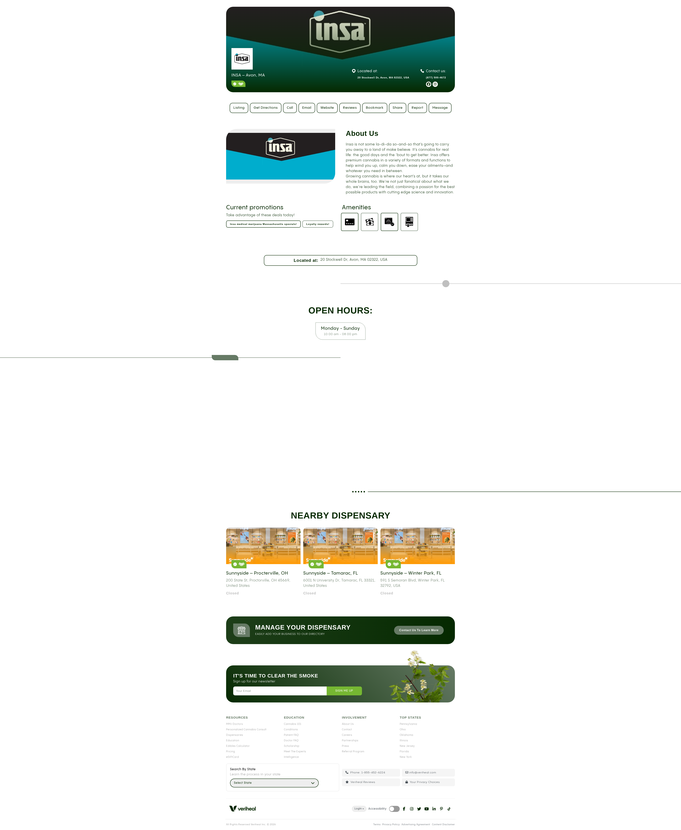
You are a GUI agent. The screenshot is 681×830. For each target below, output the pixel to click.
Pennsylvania (408, 724)
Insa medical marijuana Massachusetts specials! (263, 224)
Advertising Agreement (416, 824)
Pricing (230, 751)
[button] (274, 783)
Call (290, 107)
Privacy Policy (391, 824)
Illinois (404, 740)
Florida (404, 751)
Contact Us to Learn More (419, 630)
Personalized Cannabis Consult (246, 729)
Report (417, 107)
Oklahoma (406, 735)
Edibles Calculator (238, 746)
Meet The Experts (295, 751)
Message (440, 107)
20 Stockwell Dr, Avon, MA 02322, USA (353, 260)
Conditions (291, 729)
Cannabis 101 (292, 724)
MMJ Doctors (234, 724)
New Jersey (407, 746)
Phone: (367, 772)
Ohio (403, 729)
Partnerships (350, 740)
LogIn (358, 808)
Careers (347, 735)
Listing (239, 107)
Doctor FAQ (291, 740)
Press (345, 746)
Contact (347, 729)
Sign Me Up (344, 690)
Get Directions (266, 107)
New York (406, 757)
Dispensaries (234, 735)
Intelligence (291, 757)
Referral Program (353, 751)
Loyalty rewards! (317, 224)
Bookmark (375, 107)
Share (398, 107)
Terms (377, 824)
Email (306, 107)
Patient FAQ (291, 735)
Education (232, 740)
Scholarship (291, 746)
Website (327, 107)
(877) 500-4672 (436, 77)
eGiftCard (232, 757)
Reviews (350, 107)
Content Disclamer (443, 824)
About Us (348, 724)
